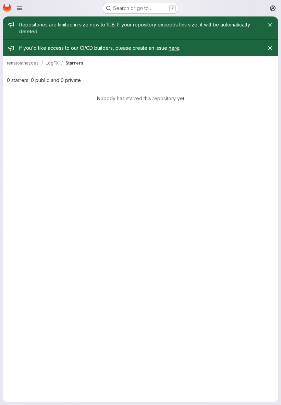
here (174, 48)
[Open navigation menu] (19, 8)
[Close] (270, 25)
